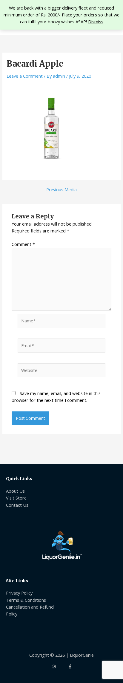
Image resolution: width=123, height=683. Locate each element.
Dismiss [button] (95, 21)
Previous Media (61, 189)
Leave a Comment (25, 76)
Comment (23, 244)
